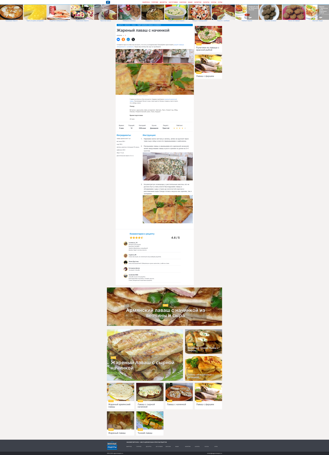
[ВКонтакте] (118, 39)
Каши (190, 2)
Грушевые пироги (11, 21)
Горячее (154, 2)
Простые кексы (105, 21)
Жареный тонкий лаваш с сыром (203, 349)
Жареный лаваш (117, 433)
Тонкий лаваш (145, 433)
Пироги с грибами (223, 21)
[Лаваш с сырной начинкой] (149, 392)
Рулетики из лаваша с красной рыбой (207, 48)
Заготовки (173, 2)
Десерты (163, 2)
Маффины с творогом (152, 21)
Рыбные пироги (247, 21)
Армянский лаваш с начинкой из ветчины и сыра (165, 313)
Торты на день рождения (35, 21)
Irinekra (119, 35)
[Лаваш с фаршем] (208, 392)
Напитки (197, 2)
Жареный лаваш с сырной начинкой (142, 365)
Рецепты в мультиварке (176, 21)
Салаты (206, 2)
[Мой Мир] (128, 39)
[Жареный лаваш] (120, 420)
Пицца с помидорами (199, 21)
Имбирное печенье (129, 21)
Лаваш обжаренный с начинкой (201, 376)
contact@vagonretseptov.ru (214, 453)
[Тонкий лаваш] (149, 420)
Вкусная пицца (318, 21)
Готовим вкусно (112, 445)
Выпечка (146, 2)
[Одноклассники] (123, 39)
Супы (220, 2)
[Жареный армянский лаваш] (120, 392)
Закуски (182, 2)
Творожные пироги (82, 21)
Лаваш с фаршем (205, 76)
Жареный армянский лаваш (119, 405)
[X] (133, 39)
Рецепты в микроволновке (59, 21)
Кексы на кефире (294, 21)
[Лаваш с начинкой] (179, 392)
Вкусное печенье (270, 21)
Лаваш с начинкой (176, 404)
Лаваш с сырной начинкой (146, 405)
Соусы (213, 2)
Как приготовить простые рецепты (108, 2)
